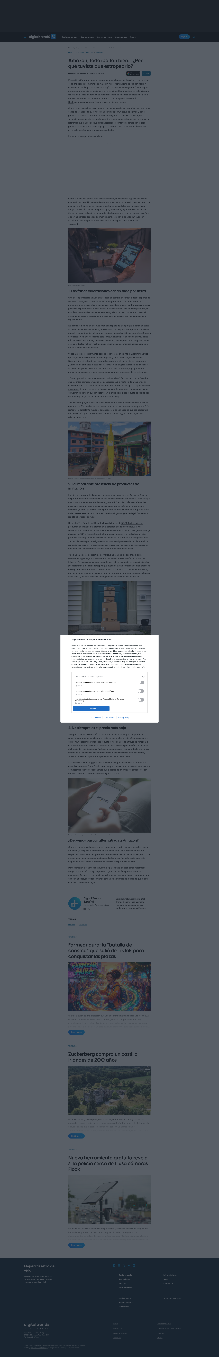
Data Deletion (95, 717)
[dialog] (109, 678)
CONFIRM (91, 708)
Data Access (109, 717)
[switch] (141, 682)
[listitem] (109, 676)
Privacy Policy (123, 717)
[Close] (153, 639)
